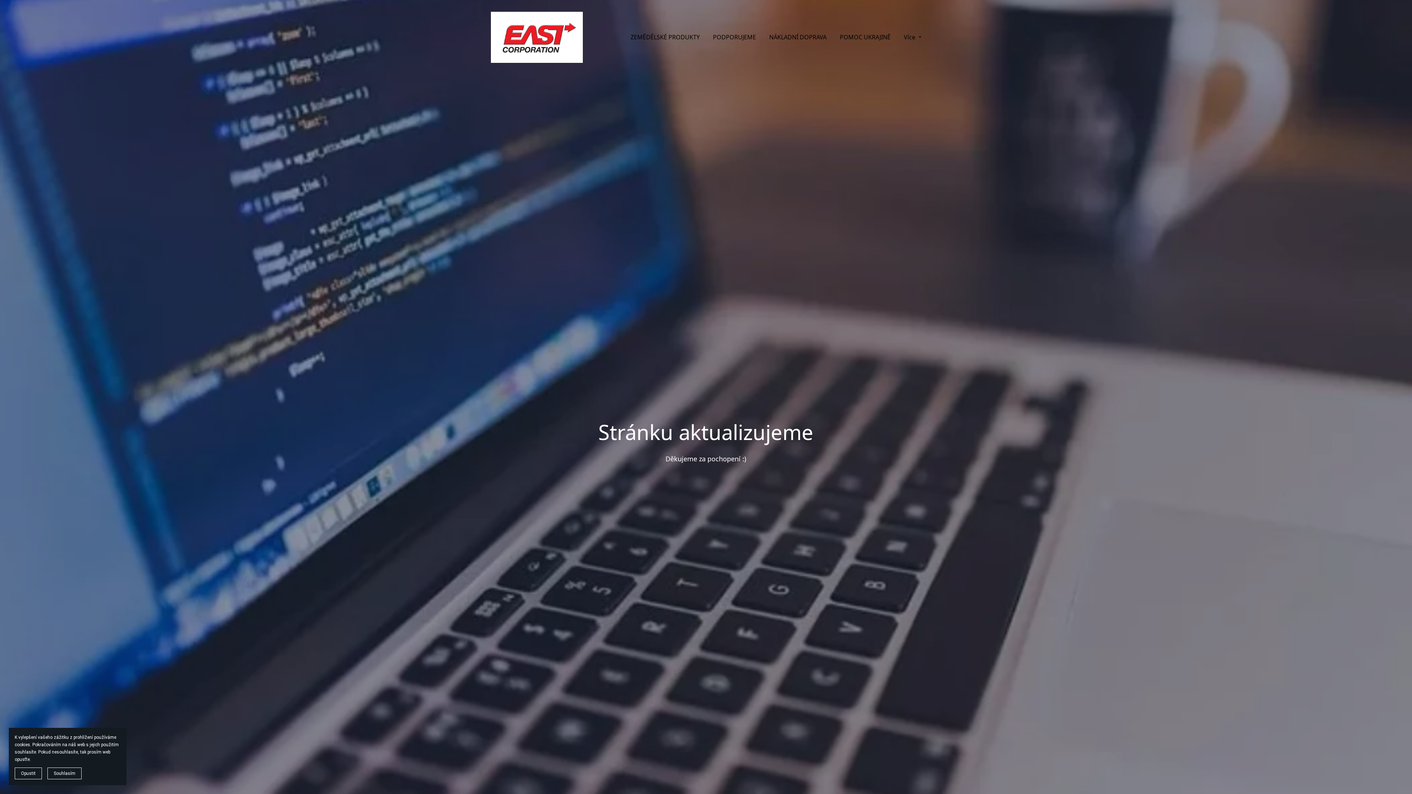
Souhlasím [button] (64, 773)
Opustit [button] (28, 773)
